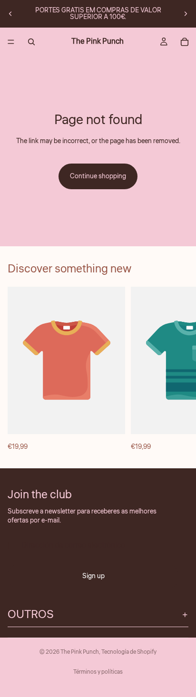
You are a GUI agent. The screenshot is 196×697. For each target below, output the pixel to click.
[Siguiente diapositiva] (185, 13)
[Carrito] (184, 41)
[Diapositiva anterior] (10, 13)
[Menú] (11, 42)
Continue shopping (98, 176)
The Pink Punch (79, 652)
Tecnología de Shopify (129, 652)
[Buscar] (31, 41)
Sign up (93, 576)
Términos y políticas (98, 672)
